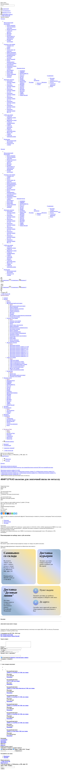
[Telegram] (16, 513)
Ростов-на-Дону (11, 433)
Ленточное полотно (15, 345)
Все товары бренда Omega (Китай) (10, 636)
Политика (3, 741)
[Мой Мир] (6, 513)
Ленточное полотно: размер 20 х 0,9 (10, 471)
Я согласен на (15, 657)
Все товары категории (7, 634)
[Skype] (14, 513)
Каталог (9, 302)
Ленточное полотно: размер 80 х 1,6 (11, 474)
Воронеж (9, 434)
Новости (3, 745)
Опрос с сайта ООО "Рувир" (22, 749)
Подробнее (9, 677)
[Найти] (1, 7)
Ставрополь (10, 436)
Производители (11, 380)
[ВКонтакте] (1, 513)
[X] (8, 513)
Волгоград (9, 437)
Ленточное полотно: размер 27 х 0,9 (28, 471)
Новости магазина (7, 749)
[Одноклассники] (4, 513)
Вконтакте (8, 459)
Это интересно (10, 410)
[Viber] (10, 513)
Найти (2, 768)
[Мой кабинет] (1, 278)
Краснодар (9, 438)
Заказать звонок (5, 295)
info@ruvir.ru (5, 456)
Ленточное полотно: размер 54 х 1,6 (30, 472)
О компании (10, 418)
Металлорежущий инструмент (17, 306)
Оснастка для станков (15, 321)
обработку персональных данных (19, 657)
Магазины (3, 742)
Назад (8, 300)
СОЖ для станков (14, 360)
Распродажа (13, 373)
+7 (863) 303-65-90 (5, 15)
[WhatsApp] (12, 513)
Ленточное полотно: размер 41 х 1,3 (11, 472)
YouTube (7, 460)
